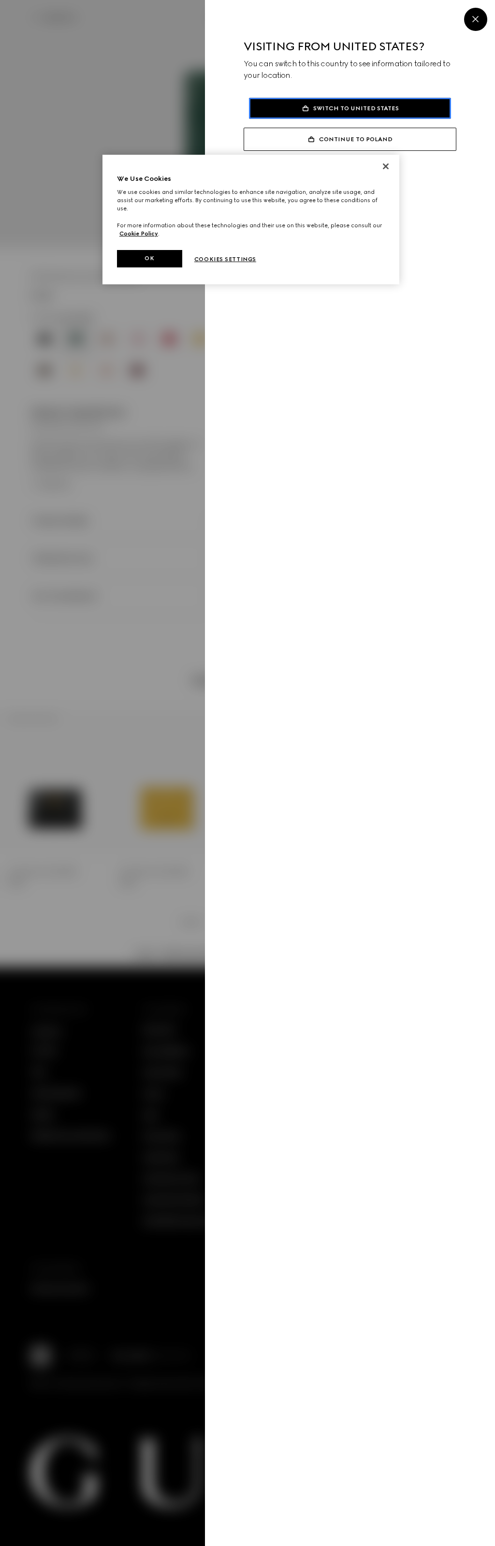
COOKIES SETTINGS (225, 259)
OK (149, 258)
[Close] (475, 19)
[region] (250, 219)
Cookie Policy (138, 233)
